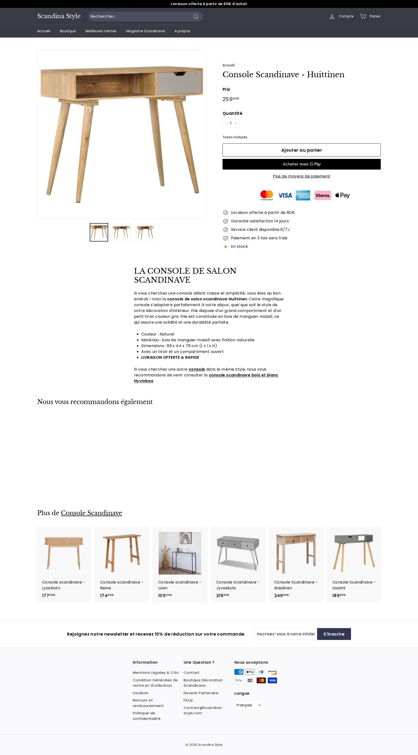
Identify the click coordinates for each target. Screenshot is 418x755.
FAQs (188, 700)
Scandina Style (59, 16)
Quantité (232, 113)
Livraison (141, 692)
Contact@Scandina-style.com (203, 710)
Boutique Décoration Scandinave (203, 682)
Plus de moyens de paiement (301, 176)
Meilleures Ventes (101, 31)
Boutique (68, 31)
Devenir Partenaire (201, 692)
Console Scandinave (91, 513)
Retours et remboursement (148, 703)
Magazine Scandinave (145, 31)
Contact (192, 672)
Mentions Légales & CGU (156, 672)
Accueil (43, 31)
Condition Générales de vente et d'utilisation (155, 682)
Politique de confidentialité (147, 715)
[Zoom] (121, 134)
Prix (226, 89)
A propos (182, 31)
